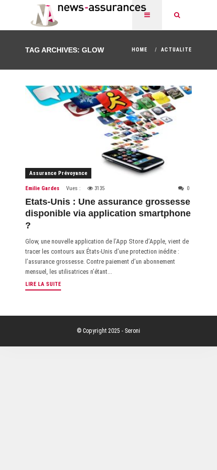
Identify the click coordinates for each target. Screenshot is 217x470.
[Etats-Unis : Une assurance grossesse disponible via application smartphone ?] (108, 132)
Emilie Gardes (42, 188)
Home (139, 49)
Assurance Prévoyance (58, 173)
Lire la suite (43, 284)
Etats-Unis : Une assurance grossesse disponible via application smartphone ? (108, 213)
